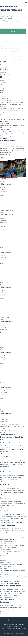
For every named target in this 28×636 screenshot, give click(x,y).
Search (13, 31)
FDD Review (3, 115)
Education (3, 51)
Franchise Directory (5, 100)
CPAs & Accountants (5, 556)
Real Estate (4, 59)
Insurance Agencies (5, 562)
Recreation (12, 59)
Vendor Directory (4, 129)
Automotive (4, 48)
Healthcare (4, 56)
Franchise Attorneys (5, 549)
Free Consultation (5, 106)
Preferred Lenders (5, 123)
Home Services (13, 56)
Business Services (14, 48)
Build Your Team (5, 511)
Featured (2, 212)
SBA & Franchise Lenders (7, 543)
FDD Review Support (6, 485)
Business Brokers (5, 575)
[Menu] (26, 3)
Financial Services (13, 51)
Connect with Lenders (7, 498)
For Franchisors (16, 628)
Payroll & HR (3, 568)
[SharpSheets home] (14, 621)
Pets (21, 56)
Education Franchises (6, 182)
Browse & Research (6, 457)
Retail (20, 59)
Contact (24, 628)
